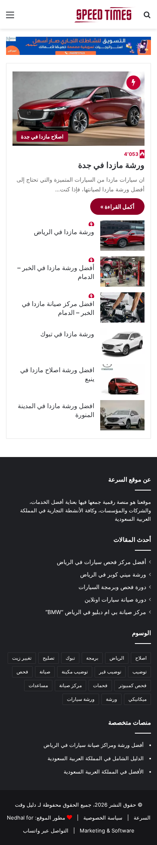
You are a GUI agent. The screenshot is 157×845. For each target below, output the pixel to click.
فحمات (100, 685)
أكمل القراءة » (117, 206)
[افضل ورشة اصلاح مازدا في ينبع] (122, 379)
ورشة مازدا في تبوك (67, 334)
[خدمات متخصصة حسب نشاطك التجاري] (78, 45)
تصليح (48, 658)
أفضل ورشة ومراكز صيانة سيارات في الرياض (93, 745)
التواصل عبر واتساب (45, 830)
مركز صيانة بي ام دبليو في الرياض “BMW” (95, 612)
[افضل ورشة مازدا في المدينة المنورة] (122, 415)
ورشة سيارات (81, 699)
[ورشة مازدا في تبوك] (122, 343)
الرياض (116, 658)
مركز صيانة (70, 685)
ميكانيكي (137, 699)
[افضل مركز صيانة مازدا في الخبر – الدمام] (122, 307)
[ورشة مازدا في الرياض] (122, 235)
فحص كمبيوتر (133, 685)
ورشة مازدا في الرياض (64, 232)
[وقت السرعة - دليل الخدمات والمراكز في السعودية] (104, 14)
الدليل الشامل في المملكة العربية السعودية (96, 758)
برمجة (92, 658)
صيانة (44, 672)
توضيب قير (110, 672)
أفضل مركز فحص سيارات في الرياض (101, 562)
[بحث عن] (147, 17)
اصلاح (141, 658)
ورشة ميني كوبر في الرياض (113, 574)
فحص (22, 672)
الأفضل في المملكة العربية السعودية (104, 771)
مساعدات (38, 685)
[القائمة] (10, 17)
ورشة (111, 699)
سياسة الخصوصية (102, 817)
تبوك (70, 658)
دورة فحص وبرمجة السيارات (112, 587)
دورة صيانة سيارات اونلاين (115, 599)
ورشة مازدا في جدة (111, 165)
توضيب (139, 672)
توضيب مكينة (75, 672)
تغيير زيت (21, 658)
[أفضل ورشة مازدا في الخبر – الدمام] (122, 271)
